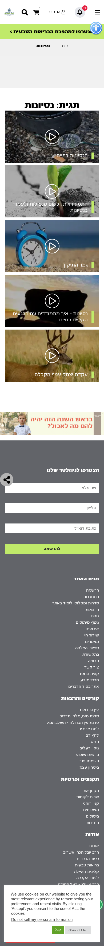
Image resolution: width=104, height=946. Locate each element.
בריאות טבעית (87, 865)
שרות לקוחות (87, 797)
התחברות (91, 597)
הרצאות (92, 609)
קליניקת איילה (86, 871)
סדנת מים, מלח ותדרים (79, 716)
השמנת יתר (89, 761)
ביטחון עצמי (88, 767)
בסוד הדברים (88, 859)
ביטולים (92, 816)
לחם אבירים (88, 729)
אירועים (92, 629)
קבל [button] (58, 930)
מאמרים (92, 641)
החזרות (92, 822)
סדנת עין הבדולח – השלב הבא (73, 722)
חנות (95, 616)
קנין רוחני (91, 803)
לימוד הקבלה (87, 878)
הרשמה (92, 590)
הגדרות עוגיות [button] (78, 930)
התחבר (54, 12)
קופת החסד (89, 673)
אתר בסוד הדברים (83, 686)
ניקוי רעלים (89, 748)
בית (65, 46)
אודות (94, 846)
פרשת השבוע (87, 754)
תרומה (93, 661)
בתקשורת (90, 654)
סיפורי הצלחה (87, 648)
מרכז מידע (90, 680)
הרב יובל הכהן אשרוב (81, 852)
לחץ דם (92, 735)
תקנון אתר (90, 790)
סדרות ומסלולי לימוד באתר (75, 603)
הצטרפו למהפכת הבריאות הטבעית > (52, 31)
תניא (95, 742)
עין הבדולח (89, 709)
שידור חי (91, 635)
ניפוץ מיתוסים (87, 622)
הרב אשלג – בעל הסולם (78, 884)
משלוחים (91, 810)
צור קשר (91, 667)
